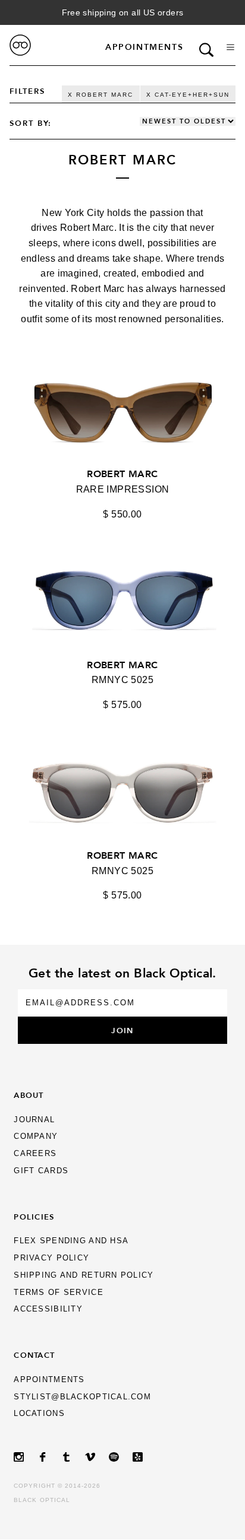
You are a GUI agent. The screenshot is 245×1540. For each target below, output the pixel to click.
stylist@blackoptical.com (82, 1396)
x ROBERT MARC (100, 94)
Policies (34, 1216)
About (28, 1095)
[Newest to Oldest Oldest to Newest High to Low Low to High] (187, 121)
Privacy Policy (51, 1257)
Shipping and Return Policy (83, 1275)
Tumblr (73, 1457)
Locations (39, 1413)
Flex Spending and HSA (71, 1240)
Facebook (49, 1457)
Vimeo (97, 1457)
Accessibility (48, 1308)
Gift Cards (41, 1170)
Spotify (121, 1457)
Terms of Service (58, 1292)
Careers (35, 1153)
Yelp (144, 1457)
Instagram (25, 1457)
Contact (34, 1355)
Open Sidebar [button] (230, 47)
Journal (34, 1119)
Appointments (144, 47)
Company (36, 1136)
